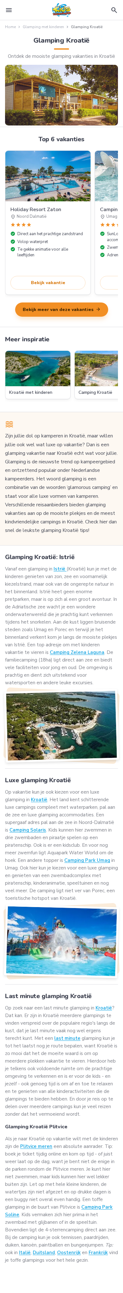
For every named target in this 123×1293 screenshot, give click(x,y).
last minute (67, 1038)
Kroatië (39, 799)
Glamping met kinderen (43, 26)
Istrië (60, 569)
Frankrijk (98, 1252)
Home (10, 26)
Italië (25, 1252)
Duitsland (44, 1252)
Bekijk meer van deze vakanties (62, 309)
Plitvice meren (36, 1146)
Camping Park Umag (87, 860)
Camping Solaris (27, 830)
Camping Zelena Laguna (77, 652)
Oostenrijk (69, 1252)
